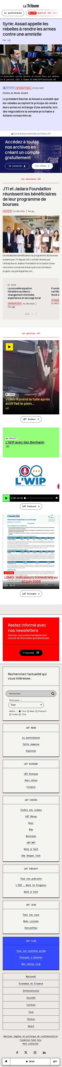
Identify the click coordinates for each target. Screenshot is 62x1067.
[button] (27, 314)
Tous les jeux (31, 915)
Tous (24, 711)
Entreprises (15, 303)
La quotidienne (13, 13)
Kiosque (9, 572)
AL (33, 211)
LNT (9, 40)
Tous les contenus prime (31, 951)
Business (31, 836)
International (23, 88)
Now (31, 829)
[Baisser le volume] (57, 498)
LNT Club (31, 941)
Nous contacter (30, 1043)
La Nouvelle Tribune (31, 4)
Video (15, 714)
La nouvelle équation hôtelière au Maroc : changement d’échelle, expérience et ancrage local (24, 293)
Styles (31, 1019)
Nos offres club (31, 964)
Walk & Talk (31, 849)
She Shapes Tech (31, 856)
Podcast (13, 438)
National (31, 976)
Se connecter (15, 166)
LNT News (31, 727)
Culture (31, 1005)
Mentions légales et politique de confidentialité (30, 1036)
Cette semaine (31, 744)
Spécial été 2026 (44, 13)
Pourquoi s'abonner (31, 957)
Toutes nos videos (31, 810)
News (32, 711)
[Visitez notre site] (6, 1061)
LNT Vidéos (29, 419)
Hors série (31, 780)
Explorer (31, 751)
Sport (31, 1026)
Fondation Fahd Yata (30, 1040)
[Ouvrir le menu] (55, 1061)
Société (7, 211)
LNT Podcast (29, 506)
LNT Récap (31, 816)
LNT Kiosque (29, 593)
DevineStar (31, 928)
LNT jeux (31, 904)
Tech (30, 1012)
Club (24, 714)
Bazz (30, 823)
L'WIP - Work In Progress (31, 885)
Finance (31, 787)
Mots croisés (31, 921)
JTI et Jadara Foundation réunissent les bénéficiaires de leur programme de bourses (29, 196)
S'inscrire (28, 653)
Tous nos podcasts (31, 879)
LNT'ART (31, 842)
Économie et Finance (31, 983)
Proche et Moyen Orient (15, 93)
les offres (40, 166)
